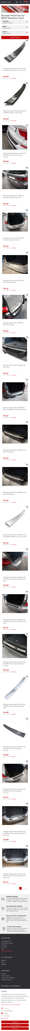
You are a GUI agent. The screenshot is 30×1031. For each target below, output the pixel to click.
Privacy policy (5, 975)
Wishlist (3, 964)
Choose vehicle (15, 37)
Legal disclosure (6, 979)
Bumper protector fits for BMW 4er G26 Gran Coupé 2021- (14, 281)
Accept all (15, 1022)
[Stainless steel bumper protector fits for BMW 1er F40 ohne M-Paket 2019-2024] (15, 561)
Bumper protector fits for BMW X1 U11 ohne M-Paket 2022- (14, 493)
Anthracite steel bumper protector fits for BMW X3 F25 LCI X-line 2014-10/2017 (14, 155)
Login (3, 962)
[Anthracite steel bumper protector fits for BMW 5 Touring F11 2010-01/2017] (15, 52)
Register (3, 960)
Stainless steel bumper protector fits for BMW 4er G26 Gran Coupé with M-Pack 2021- (14, 833)
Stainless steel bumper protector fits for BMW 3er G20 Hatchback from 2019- (14, 706)
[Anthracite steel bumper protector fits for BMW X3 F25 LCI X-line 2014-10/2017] (15, 137)
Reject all (15, 1028)
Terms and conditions (8, 977)
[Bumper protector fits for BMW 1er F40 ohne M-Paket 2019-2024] (15, 179)
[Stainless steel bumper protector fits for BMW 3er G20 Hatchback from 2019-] (15, 688)
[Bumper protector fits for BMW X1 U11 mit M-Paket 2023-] (15, 434)
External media (8, 1011)
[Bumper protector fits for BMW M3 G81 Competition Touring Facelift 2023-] (15, 391)
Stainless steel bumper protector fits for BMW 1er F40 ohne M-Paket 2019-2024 (14, 579)
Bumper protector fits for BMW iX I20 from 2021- (14, 366)
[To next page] (27, 888)
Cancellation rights (7, 943)
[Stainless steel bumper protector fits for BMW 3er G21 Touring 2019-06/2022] (15, 730)
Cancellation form (6, 951)
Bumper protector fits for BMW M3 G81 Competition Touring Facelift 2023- (15, 408)
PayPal (6, 1013)
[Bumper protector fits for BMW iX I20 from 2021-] (15, 349)
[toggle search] (20, 2)
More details (4, 1018)
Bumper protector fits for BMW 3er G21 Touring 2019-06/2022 (14, 239)
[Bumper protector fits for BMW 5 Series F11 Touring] (15, 306)
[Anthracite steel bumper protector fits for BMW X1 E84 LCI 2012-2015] (15, 95)
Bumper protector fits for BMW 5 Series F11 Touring (13, 323)
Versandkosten (5, 941)
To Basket (4, 945)
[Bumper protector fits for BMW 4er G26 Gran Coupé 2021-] (15, 264)
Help (2, 949)
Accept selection (15, 1025)
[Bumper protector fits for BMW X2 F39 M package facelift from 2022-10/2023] (15, 518)
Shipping (13, 78)
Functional (7, 1016)
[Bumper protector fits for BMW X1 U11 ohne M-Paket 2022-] (15, 476)
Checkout (4, 947)
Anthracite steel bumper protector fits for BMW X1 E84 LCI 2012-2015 (14, 111)
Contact (3, 973)
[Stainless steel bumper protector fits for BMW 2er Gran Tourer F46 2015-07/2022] (15, 646)
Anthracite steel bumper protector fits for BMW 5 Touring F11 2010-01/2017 (14, 69)
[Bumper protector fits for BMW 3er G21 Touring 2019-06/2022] (15, 222)
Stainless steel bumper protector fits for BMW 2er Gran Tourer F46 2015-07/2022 (14, 663)
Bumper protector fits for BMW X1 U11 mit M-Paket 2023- (14, 451)
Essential (6, 1008)
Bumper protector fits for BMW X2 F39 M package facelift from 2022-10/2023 (15, 535)
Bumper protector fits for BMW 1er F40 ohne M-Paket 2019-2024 (13, 196)
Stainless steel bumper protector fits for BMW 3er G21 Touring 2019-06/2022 (14, 748)
